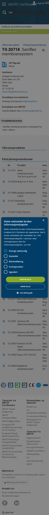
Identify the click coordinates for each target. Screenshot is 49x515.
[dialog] (24, 257)
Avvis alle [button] (25, 286)
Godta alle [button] (25, 279)
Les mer (27, 244)
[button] (24, 292)
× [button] (43, 220)
